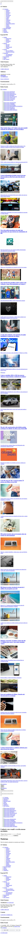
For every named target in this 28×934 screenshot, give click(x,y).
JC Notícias (5, 9)
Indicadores (8, 27)
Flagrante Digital (6, 28)
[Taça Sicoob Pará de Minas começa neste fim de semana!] (10, 298)
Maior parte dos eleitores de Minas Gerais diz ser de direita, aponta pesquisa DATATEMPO (13, 730)
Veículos (8, 16)
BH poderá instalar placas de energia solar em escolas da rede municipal (13, 534)
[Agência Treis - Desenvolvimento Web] (16, 926)
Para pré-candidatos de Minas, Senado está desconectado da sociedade (13, 695)
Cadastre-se (5, 32)
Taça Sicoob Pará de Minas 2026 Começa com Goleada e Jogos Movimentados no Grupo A (13, 283)
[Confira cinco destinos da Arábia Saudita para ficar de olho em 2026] (10, 620)
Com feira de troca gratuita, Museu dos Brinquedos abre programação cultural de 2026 (13, 446)
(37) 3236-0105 (10, 902)
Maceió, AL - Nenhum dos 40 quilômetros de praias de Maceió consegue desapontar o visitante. (12, 606)
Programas (8, 41)
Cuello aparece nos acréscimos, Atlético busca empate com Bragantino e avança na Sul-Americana (13, 317)
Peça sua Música (9, 50)
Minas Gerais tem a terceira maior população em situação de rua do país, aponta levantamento (13, 570)
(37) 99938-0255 (4, 76)
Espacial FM (6, 798)
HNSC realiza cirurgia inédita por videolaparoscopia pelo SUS (14, 162)
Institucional (8, 38)
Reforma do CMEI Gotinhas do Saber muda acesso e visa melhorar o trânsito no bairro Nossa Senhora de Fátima (13, 146)
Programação (6, 56)
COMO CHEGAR (5, 69)
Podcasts (5, 30)
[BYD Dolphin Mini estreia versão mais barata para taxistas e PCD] (10, 407)
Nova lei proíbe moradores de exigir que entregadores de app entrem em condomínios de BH (14, 232)
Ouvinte (5, 49)
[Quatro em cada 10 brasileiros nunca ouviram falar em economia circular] (9, 657)
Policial (7, 11)
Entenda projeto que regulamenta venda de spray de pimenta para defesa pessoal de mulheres (13, 713)
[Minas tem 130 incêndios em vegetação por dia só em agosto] (9, 265)
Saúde (7, 18)
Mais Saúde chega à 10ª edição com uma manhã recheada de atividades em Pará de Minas (14, 128)
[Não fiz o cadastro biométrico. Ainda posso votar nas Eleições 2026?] (11, 549)
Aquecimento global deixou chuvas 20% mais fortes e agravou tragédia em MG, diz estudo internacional (14, 781)
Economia (8, 22)
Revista (7, 45)
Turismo (8, 21)
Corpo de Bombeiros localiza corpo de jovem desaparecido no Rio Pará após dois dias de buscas (13, 177)
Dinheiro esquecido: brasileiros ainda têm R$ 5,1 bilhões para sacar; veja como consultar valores (13, 642)
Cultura (7, 17)
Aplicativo (5, 800)
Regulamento (9, 55)
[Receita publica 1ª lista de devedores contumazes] (10, 675)
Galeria (7, 48)
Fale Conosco (6, 59)
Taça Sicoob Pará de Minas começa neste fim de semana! (13, 300)
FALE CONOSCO (5, 79)
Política (7, 24)
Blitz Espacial (9, 47)
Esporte (7, 14)
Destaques (8, 12)
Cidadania (8, 20)
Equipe (7, 39)
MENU (2, 112)
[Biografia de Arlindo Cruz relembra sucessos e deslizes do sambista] (9, 460)
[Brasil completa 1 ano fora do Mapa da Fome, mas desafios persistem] (9, 763)
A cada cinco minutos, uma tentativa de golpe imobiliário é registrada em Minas (13, 335)
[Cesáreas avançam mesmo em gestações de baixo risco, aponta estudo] (7, 513)
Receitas (8, 44)
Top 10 (7, 42)
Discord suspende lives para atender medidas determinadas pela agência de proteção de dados (13, 250)
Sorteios (7, 26)
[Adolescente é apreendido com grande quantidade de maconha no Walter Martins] (10, 210)
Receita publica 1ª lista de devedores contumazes (11, 677)
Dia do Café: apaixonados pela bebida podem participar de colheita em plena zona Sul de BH (14, 427)
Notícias (8, 10)
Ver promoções (9, 54)
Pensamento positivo (10, 23)
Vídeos (4, 29)
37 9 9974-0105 (4, 932)
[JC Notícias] (4, 89)
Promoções (5, 53)
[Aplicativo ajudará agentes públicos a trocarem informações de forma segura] (10, 366)
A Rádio (5, 37)
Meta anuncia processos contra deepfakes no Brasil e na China (14, 352)
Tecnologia (8, 15)
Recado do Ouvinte (10, 51)
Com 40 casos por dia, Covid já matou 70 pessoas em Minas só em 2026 (12, 481)
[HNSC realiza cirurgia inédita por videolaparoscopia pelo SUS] (11, 159)
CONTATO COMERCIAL (7, 914)
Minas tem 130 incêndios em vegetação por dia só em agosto (14, 267)
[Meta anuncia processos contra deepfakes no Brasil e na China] (9, 350)
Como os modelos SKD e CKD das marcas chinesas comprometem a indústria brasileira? (13, 376)
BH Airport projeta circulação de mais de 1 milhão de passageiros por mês (12, 588)
